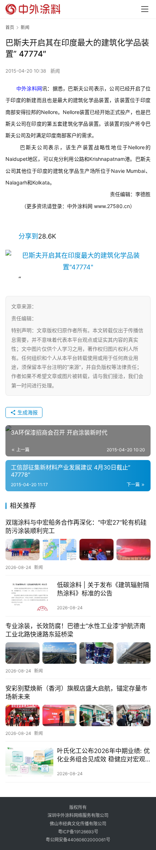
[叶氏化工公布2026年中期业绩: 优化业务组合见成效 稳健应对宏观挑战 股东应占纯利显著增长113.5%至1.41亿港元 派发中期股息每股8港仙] (29, 762)
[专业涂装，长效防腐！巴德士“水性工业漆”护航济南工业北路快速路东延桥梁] (78, 653)
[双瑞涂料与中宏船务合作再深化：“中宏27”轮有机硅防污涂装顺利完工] (78, 549)
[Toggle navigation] (144, 9)
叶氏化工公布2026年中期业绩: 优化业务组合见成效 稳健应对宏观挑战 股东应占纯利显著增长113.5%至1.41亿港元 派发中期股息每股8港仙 (103, 755)
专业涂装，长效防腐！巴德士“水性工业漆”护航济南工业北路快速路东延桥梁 (75, 630)
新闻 (55, 71)
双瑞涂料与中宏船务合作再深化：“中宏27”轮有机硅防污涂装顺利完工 (76, 526)
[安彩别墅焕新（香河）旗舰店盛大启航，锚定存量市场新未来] (78, 715)
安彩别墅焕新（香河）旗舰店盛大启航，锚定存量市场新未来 (76, 692)
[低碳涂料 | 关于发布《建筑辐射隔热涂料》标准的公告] (29, 596)
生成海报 (27, 412)
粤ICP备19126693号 (78, 831)
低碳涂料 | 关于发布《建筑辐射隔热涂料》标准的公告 (103, 589)
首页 (9, 27)
